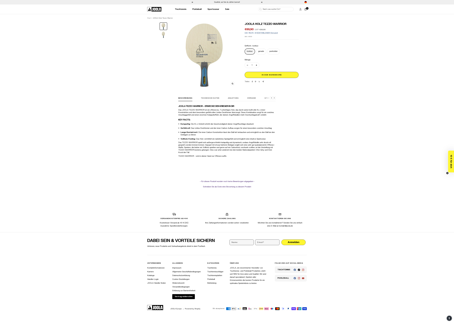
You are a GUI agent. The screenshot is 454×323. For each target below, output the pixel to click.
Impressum (176, 268)
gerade (261, 51)
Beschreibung (185, 98)
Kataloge (151, 275)
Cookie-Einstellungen (181, 279)
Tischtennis (180, 9)
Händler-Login (153, 279)
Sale (227, 9)
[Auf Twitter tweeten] (259, 81)
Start (149, 18)
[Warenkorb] (305, 9)
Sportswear (213, 9)
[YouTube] (303, 278)
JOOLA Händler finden (156, 283)
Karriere (150, 272)
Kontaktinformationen (156, 268)
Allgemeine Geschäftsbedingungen (186, 272)
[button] (451, 161)
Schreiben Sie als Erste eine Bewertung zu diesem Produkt (227, 187)
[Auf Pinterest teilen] (255, 81)
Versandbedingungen (181, 287)
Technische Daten (210, 98)
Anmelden (293, 242)
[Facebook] (295, 270)
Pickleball (197, 9)
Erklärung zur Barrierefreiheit (183, 291)
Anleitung (233, 98)
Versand (251, 98)
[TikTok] (299, 270)
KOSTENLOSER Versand (267, 33)
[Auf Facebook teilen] (252, 81)
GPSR (266, 98)
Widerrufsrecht (178, 283)
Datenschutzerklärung (181, 275)
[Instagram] (303, 270)
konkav (250, 51)
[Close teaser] (447, 173)
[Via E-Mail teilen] (263, 81)
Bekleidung (211, 283)
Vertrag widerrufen (183, 296)
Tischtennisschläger (215, 272)
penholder (273, 51)
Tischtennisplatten (214, 275)
